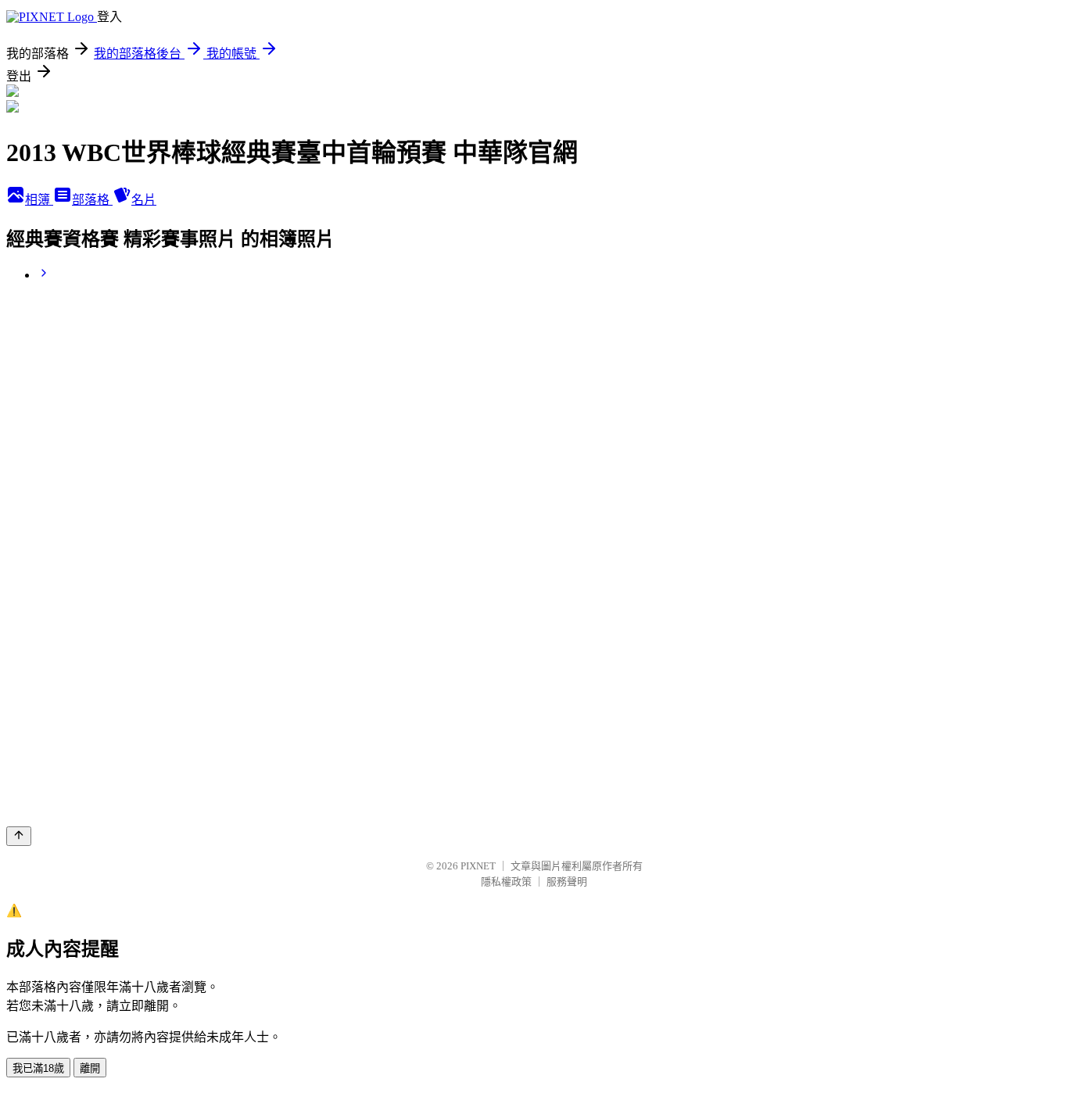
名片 (143, 199)
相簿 (39, 199)
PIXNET (478, 866)
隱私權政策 (506, 881)
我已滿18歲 (38, 1068)
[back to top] (18, 836)
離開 (90, 1068)
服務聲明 (567, 881)
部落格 (92, 199)
